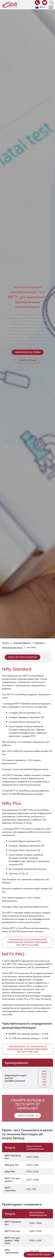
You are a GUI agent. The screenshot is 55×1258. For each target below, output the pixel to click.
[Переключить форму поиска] (51, 2)
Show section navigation (22, 657)
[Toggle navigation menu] (51, 7)
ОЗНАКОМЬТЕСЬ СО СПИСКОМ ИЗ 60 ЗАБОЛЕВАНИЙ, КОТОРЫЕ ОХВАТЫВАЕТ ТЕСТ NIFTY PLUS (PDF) (27, 942)
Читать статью (25, 1115)
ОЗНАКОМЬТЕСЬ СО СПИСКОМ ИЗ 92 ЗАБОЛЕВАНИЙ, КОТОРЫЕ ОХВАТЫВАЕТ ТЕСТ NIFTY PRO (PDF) (27, 1049)
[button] (40, 7)
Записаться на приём (27, 352)
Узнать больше (27, 360)
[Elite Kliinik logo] (10, 4)
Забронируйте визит (39, 1254)
